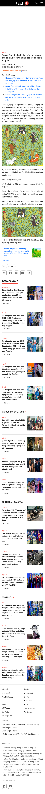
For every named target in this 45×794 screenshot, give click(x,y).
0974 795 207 (21, 734)
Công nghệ (28, 693)
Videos (7, 708)
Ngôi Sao (28, 701)
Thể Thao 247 (30, 708)
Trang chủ (6, 693)
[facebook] (10, 273)
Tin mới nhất (10, 281)
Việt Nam (5, 531)
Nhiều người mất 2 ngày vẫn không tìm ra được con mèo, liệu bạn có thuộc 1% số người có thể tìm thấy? (24, 81)
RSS (26, 704)
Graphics (8, 716)
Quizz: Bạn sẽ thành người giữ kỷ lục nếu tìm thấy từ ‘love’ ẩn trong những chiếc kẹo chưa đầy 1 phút (23, 89)
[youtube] (22, 273)
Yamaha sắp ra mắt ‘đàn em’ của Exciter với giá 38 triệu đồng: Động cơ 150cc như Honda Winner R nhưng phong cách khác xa (13, 559)
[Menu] (41, 3)
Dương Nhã (11, 64)
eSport (4, 364)
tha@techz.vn (33, 734)
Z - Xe (26, 697)
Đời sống (4, 647)
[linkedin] (29, 273)
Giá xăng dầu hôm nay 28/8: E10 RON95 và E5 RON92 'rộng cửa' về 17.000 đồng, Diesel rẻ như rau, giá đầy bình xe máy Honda (13, 395)
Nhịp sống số (6, 287)
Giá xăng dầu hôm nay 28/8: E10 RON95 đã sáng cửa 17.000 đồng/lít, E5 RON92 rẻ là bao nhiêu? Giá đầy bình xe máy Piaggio (14, 321)
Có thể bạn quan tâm (13, 502)
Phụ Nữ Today (7, 697)
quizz (10, 266)
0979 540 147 (15, 728)
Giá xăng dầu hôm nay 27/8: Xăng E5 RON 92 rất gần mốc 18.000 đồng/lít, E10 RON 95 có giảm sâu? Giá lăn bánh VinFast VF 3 (13, 610)
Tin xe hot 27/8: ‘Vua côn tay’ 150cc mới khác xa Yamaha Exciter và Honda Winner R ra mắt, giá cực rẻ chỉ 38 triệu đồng (14, 515)
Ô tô (3, 603)
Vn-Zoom (28, 712)
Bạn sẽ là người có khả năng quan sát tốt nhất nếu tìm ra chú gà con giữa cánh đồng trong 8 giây (23, 97)
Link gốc (5, 260)
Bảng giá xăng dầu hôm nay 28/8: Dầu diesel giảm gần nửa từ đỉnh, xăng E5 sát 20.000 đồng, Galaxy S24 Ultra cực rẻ (13, 295)
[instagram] (16, 273)
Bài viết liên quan (8, 75)
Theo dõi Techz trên (10, 71)
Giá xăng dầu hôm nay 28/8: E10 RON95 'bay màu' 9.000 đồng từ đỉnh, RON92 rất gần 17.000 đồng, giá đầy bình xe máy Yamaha (13, 346)
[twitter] (4, 273)
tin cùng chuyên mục (13, 412)
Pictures (7, 712)
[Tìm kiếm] (35, 3)
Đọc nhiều (7, 597)
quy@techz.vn (12, 731)
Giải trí (4, 52)
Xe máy (4, 313)
